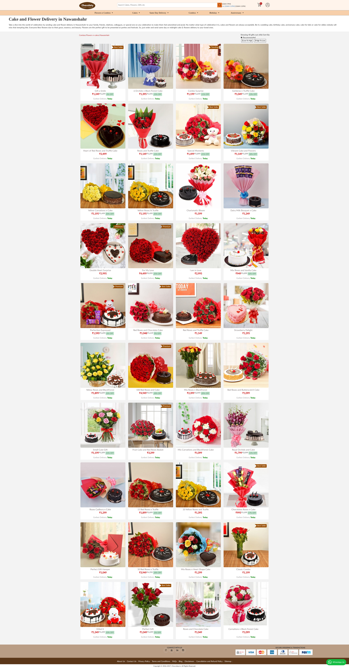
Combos (192, 13)
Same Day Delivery (158, 13)
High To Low (260, 40)
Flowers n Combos (103, 13)
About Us (121, 661)
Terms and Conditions (161, 661)
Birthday (213, 13)
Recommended (249, 38)
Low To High (247, 40)
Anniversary (236, 13)
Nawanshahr (104, 35)
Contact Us (131, 661)
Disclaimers (190, 661)
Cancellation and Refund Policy (209, 661)
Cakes (135, 13)
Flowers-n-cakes (92, 35)
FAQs (174, 661)
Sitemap (228, 661)
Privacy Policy (144, 661)
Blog (181, 661)
